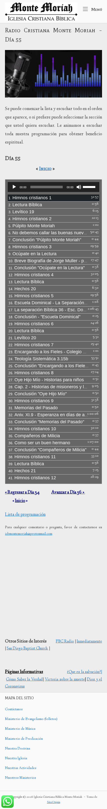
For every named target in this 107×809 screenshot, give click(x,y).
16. (48, 302)
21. (22, 337)
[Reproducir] (14, 187)
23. (48, 351)
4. (30, 218)
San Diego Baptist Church (27, 648)
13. (26, 281)
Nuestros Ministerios (20, 778)
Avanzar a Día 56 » (68, 492)
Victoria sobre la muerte (65, 679)
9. (32, 253)
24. (38, 358)
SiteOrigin (53, 802)
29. (37, 393)
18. (44, 316)
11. (46, 267)
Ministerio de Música (20, 729)
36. (39, 442)
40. (22, 470)
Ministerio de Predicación (24, 739)
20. (26, 330)
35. (34, 435)
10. (48, 260)
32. (48, 414)
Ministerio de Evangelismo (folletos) (31, 719)
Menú (96, 9)
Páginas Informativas (24, 672)
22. (31, 344)
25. (48, 365)
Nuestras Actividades (20, 768)
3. (21, 211)
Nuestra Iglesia (16, 758)
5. (31, 225)
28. (48, 386)
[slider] (90, 186)
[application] (53, 187)
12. (31, 274)
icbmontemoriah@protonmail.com (28, 534)
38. (32, 456)
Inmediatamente (89, 641)
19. (31, 323)
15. (31, 295)
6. (48, 232)
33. (46, 421)
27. (46, 379)
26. (31, 372)
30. (31, 400)
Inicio (45, 168)
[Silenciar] (78, 187)
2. (25, 204)
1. (30, 197)
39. (26, 463)
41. (32, 477)
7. (44, 239)
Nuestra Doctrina (17, 748)
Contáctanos (14, 709)
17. (48, 309)
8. (30, 246)
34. (32, 428)
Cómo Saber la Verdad (24, 679)
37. (47, 449)
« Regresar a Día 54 (22, 492)
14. (22, 288)
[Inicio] (41, 11)
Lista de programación (25, 515)
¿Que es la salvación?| (84, 672)
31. (33, 407)
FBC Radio (65, 641)
